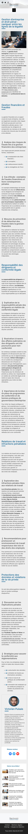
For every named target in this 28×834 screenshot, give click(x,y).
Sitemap (6, 827)
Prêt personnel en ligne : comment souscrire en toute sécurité (17, 785)
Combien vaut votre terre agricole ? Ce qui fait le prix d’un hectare (16, 771)
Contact (7, 825)
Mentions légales (17, 825)
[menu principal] (14, 10)
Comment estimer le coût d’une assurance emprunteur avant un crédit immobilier (16, 778)
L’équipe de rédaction (17, 827)
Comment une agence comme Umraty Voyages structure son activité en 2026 (16, 804)
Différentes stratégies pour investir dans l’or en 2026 (16, 791)
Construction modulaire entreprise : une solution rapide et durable (16, 797)
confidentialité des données (11, 638)
